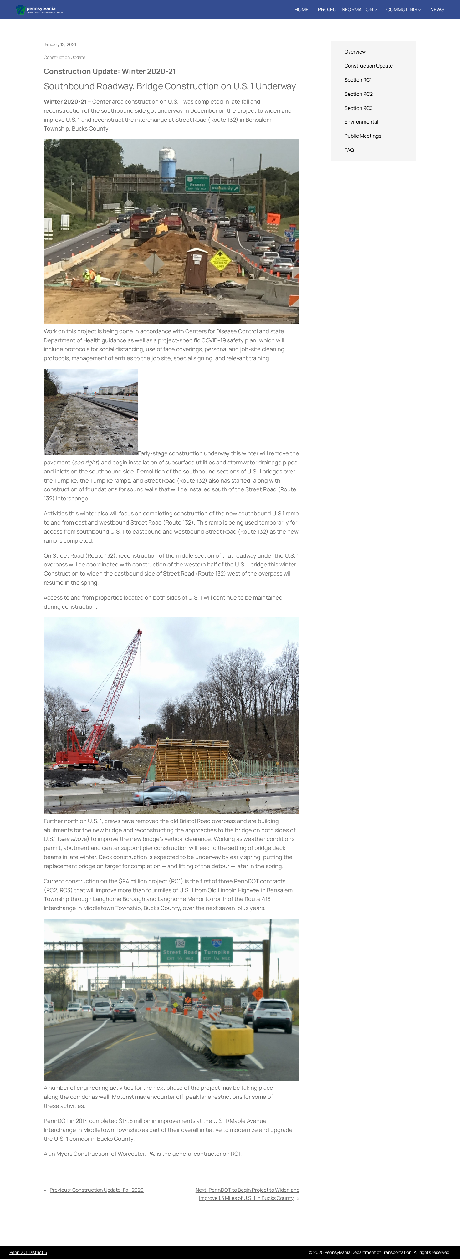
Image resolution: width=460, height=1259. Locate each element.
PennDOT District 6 (28, 1252)
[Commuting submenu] (419, 9)
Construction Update (64, 57)
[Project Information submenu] (375, 9)
